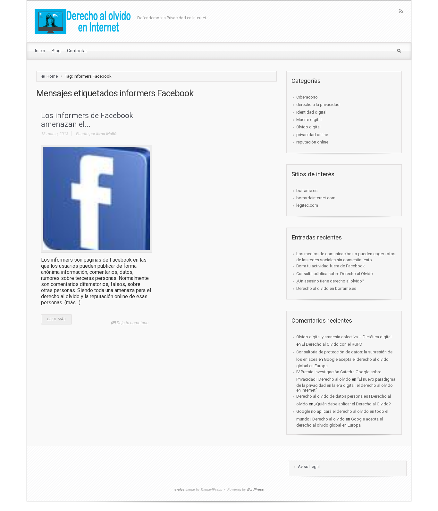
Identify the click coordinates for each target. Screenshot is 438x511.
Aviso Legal (309, 466)
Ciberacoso (307, 97)
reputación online (312, 142)
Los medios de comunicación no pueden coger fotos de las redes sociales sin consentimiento (345, 256)
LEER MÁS (56, 319)
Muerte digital (309, 119)
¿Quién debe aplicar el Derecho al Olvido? (352, 404)
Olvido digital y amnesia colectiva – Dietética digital (344, 336)
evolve (179, 490)
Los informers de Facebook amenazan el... (87, 120)
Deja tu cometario (132, 322)
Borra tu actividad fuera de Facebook (330, 266)
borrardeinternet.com (315, 197)
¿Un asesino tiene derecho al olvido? (330, 281)
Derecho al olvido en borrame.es (326, 288)
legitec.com (307, 205)
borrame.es (306, 190)
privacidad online (312, 134)
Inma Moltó (106, 133)
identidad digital (311, 112)
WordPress (255, 490)
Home (52, 76)
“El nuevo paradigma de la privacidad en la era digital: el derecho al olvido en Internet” (345, 385)
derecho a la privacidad (318, 104)
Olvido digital (308, 127)
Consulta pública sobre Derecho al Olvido (334, 273)
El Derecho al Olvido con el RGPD (332, 344)
